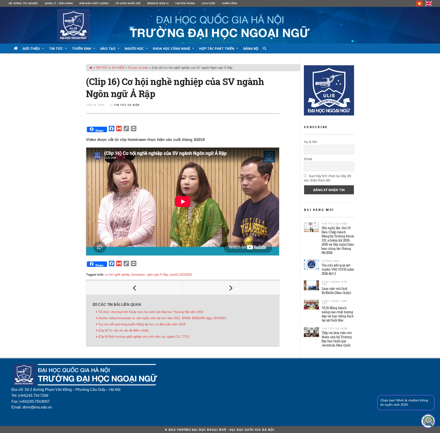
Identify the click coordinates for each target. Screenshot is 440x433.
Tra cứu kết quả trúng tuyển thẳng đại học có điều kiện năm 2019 (141, 324)
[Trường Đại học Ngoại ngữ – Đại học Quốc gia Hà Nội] (220, 25)
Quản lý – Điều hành (59, 3)
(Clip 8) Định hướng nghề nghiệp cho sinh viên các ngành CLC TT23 (143, 336)
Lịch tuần (208, 3)
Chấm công (229, 3)
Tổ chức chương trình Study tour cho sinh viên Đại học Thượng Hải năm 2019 (150, 312)
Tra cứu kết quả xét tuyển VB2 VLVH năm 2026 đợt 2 (338, 269)
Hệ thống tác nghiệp (23, 3)
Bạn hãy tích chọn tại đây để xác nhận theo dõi (327, 178)
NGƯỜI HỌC (134, 48)
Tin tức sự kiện (138, 67)
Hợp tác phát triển (216, 48)
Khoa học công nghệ (171, 48)
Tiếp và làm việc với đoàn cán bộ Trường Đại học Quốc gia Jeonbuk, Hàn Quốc (337, 339)
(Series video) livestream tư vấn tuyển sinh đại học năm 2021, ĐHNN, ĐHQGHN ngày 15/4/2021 (162, 318)
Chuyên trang (185, 3)
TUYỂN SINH (81, 48)
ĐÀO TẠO (108, 48)
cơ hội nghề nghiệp (117, 274)
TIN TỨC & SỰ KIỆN (110, 67)
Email (308, 159)
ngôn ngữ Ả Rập (157, 274)
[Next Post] (231, 288)
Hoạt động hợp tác (334, 283)
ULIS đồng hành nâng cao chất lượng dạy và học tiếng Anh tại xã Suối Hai (338, 314)
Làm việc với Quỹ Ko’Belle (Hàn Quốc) (336, 290)
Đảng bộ (250, 48)
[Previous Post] (134, 288)
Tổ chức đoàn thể (128, 3)
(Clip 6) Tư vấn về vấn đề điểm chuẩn (123, 330)
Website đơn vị (157, 3)
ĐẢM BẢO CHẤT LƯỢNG (94, 3)
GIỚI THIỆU (31, 48)
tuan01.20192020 (181, 274)
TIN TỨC (56, 48)
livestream (138, 274)
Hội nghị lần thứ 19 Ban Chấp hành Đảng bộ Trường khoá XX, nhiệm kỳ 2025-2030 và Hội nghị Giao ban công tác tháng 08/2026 (338, 240)
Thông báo (331, 261)
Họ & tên (310, 142)
